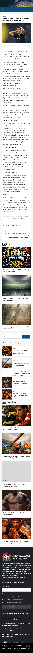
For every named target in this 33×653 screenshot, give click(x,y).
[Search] (30, 9)
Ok (12, 650)
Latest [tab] (4, 343)
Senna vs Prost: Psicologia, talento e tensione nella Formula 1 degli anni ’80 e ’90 (21, 352)
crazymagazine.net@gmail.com (16, 577)
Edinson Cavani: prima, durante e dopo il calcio (16, 232)
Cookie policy (17, 650)
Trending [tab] (16, 343)
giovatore (5, 227)
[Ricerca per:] (12, 337)
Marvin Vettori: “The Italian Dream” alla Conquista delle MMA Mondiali (20, 383)
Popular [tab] (9, 343)
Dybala (12, 225)
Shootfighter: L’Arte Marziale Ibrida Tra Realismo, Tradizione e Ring (21, 395)
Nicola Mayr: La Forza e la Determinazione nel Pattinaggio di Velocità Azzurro (21, 373)
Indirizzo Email (5, 587)
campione (8, 225)
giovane (24, 225)
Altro (14, 360)
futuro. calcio (18, 225)
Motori (14, 348)
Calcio (4, 16)
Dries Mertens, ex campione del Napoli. (19, 236)
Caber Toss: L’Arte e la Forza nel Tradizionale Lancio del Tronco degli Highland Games (21, 363)
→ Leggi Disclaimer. (11, 575)
